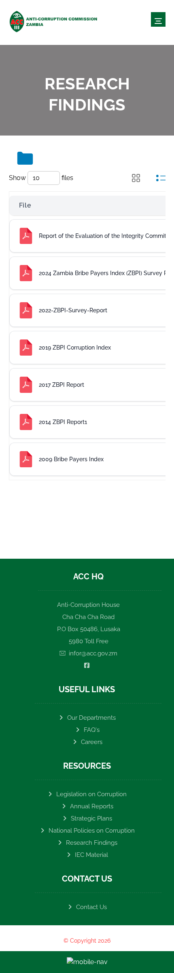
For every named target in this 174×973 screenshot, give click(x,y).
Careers (91, 742)
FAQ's (92, 729)
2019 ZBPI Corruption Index (75, 347)
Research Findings (91, 842)
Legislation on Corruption (91, 794)
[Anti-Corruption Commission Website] (53, 21)
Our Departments (91, 717)
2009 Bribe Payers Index (71, 459)
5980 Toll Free (88, 641)
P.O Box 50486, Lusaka (88, 629)
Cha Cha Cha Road (88, 617)
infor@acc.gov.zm (93, 653)
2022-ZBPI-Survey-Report (73, 310)
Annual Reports (91, 806)
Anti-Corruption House (88, 604)
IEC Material (91, 855)
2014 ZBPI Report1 (63, 422)
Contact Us (91, 907)
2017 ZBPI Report (61, 385)
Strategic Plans (91, 818)
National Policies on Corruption (92, 830)
